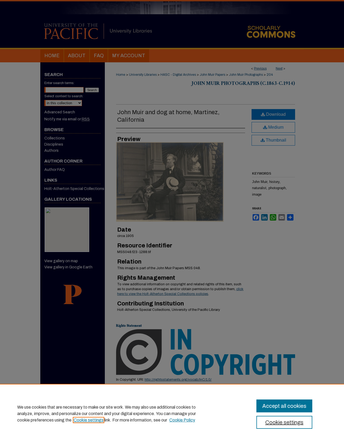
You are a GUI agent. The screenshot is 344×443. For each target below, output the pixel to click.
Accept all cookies (284, 406)
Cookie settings (88, 420)
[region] (172, 413)
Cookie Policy (182, 420)
